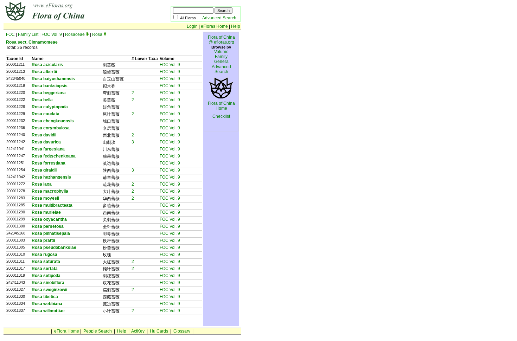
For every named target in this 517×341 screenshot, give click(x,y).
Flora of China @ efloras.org (221, 40)
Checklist (221, 116)
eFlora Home (66, 331)
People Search (97, 331)
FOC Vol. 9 (52, 34)
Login (192, 26)
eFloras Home (214, 26)
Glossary (181, 331)
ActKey (138, 331)
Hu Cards (159, 331)
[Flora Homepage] (69, 20)
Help (235, 26)
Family (221, 56)
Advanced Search (219, 17)
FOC (10, 34)
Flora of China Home (221, 106)
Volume (221, 51)
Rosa (97, 34)
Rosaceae (75, 34)
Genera (221, 61)
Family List (28, 34)
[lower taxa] (87, 34)
